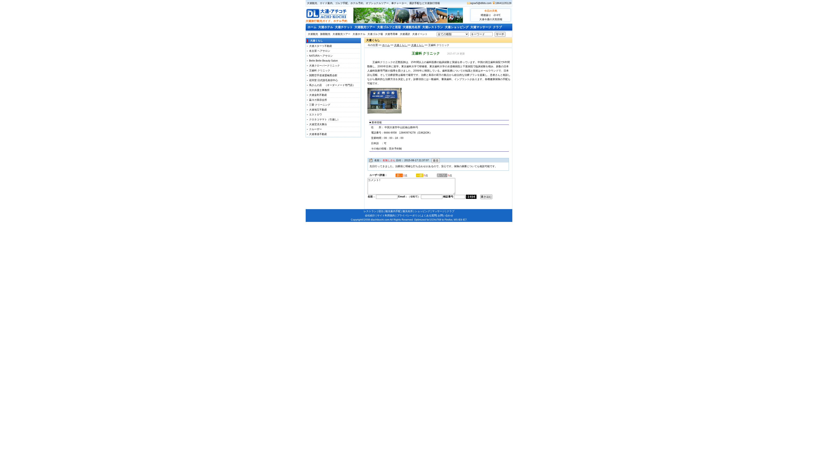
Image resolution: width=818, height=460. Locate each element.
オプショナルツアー (377, 3)
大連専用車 (391, 34)
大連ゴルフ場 (375, 34)
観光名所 (408, 211)
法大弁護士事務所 (319, 90)
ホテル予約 (356, 3)
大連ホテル (325, 27)
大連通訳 (405, 34)
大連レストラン (432, 27)
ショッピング (422, 211)
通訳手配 (414, 3)
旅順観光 (325, 34)
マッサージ (438, 211)
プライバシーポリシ (408, 215)
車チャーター (399, 3)
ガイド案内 (326, 3)
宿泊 (380, 211)
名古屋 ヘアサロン (319, 50)
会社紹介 (370, 215)
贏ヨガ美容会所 (318, 99)
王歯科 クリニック (319, 70)
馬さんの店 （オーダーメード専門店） (332, 85)
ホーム (312, 27)
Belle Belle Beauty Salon (323, 60)
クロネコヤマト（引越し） (324, 119)
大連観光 (312, 3)
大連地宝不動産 (318, 109)
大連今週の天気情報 (490, 19)
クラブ (497, 27)
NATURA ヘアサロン (321, 55)
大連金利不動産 (318, 94)
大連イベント (420, 34)
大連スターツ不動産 (320, 46)
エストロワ (316, 114)
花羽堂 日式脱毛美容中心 (323, 80)
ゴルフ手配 (341, 3)
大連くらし (401, 45)
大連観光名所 (412, 27)
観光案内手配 (393, 211)
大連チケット (344, 27)
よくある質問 (428, 215)
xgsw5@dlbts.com (480, 3)
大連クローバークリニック (324, 65)
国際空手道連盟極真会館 (323, 75)
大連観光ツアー (364, 27)
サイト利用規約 (386, 215)
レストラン (370, 211)
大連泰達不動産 (318, 134)
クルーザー (315, 129)
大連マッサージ (480, 27)
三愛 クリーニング (319, 104)
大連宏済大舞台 (318, 124)
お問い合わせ (445, 215)
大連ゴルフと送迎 (389, 27)
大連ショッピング (457, 27)
